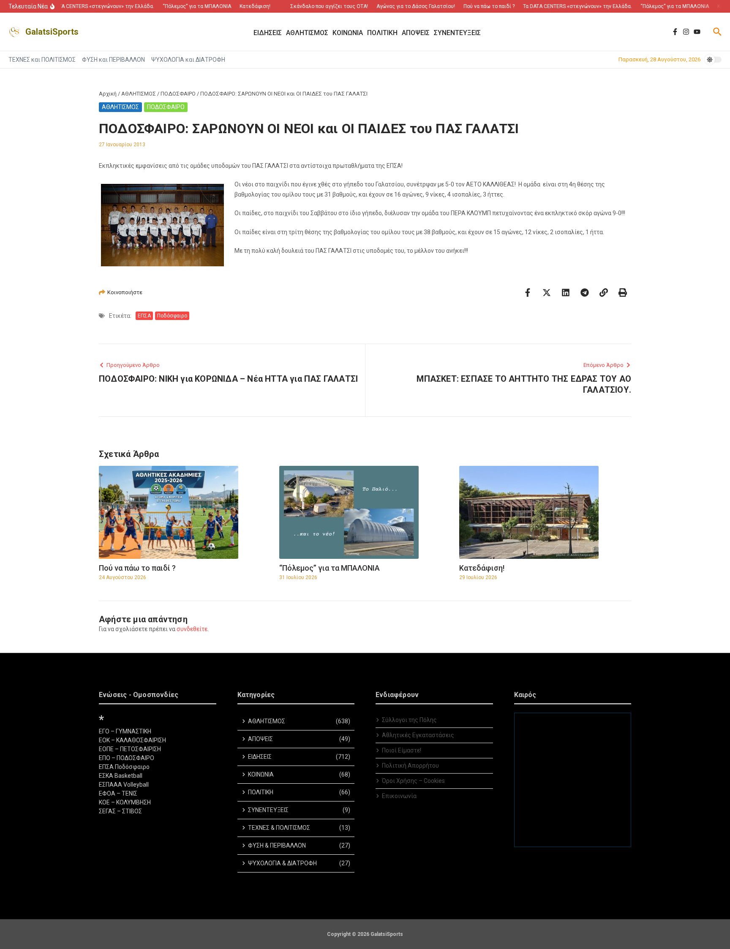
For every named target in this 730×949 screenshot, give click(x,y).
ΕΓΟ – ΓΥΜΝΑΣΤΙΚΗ (125, 731)
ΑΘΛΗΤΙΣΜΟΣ (138, 93)
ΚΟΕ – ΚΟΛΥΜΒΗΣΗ (125, 802)
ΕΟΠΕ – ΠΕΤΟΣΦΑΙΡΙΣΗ (130, 749)
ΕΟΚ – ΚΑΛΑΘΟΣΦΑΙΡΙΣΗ (132, 740)
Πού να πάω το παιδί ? (137, 567)
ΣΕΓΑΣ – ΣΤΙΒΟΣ (120, 811)
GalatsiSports (52, 32)
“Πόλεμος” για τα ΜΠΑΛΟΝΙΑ (329, 567)
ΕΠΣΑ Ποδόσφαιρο (124, 766)
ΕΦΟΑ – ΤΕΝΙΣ (118, 793)
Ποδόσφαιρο (172, 316)
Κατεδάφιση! (481, 567)
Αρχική (108, 93)
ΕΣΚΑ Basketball (120, 775)
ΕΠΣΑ (144, 316)
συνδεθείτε (192, 629)
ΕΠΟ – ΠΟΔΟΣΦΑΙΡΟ (126, 758)
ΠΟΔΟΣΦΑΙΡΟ (178, 93)
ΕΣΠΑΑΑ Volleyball (124, 784)
